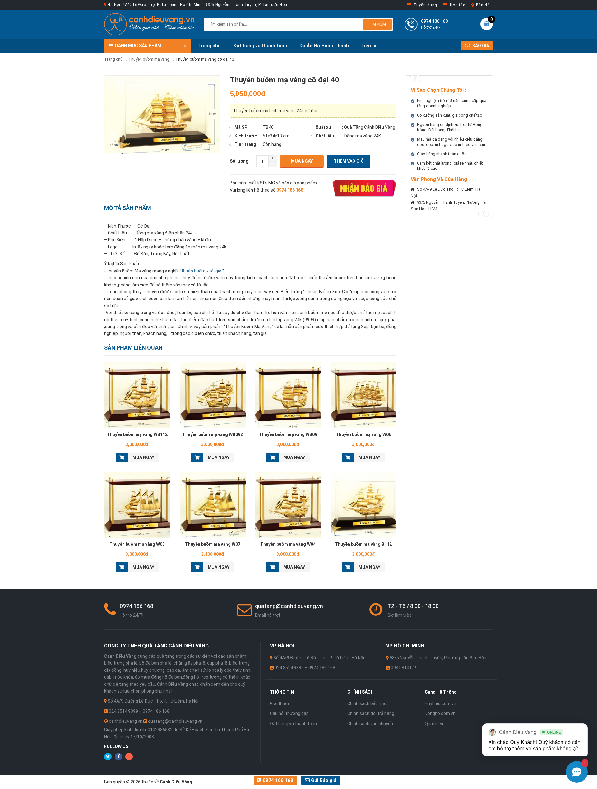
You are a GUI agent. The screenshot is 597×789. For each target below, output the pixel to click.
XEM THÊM (137, 393)
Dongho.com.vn (440, 713)
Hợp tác (457, 5)
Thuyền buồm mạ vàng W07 (212, 544)
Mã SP (240, 127)
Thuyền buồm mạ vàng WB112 (137, 434)
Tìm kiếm (377, 24)
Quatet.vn (435, 723)
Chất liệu (325, 135)
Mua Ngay (302, 161)
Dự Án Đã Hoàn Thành (324, 46)
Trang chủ (209, 46)
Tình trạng (245, 144)
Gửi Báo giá (323, 780)
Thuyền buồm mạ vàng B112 (363, 544)
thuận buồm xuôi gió (201, 270)
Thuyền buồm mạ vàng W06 (363, 434)
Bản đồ (483, 5)
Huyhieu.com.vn (440, 703)
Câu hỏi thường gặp (289, 713)
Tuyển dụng (425, 5)
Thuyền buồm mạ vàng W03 (137, 544)
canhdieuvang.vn (125, 721)
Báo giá (480, 45)
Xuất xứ (323, 127)
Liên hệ (369, 46)
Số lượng (239, 161)
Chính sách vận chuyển (370, 723)
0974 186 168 (277, 780)
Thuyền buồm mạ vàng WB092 (212, 434)
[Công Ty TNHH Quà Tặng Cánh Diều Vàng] (149, 23)
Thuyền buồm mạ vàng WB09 (288, 434)
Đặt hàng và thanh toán (260, 46)
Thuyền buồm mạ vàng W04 (288, 544)
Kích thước (245, 135)
